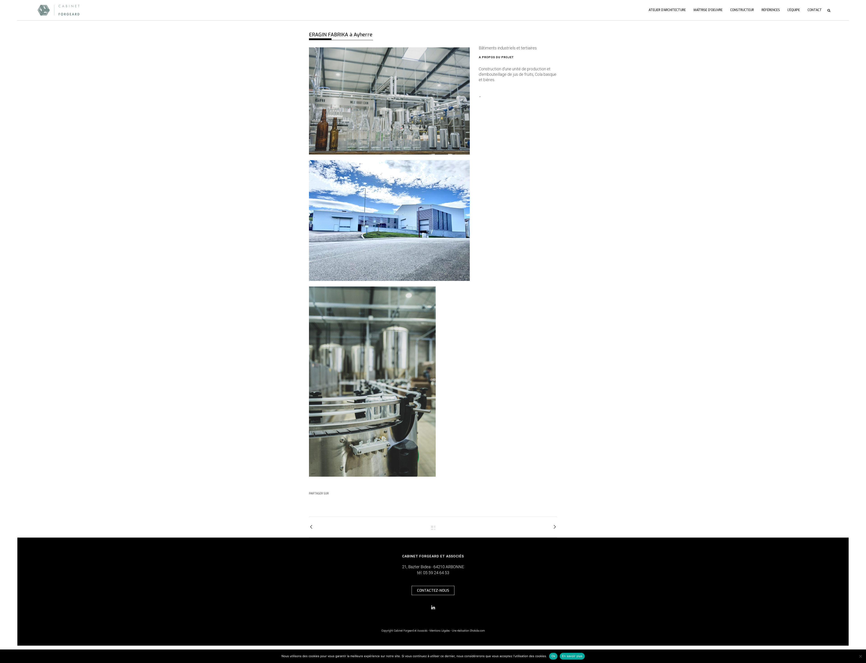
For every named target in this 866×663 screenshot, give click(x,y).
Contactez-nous (433, 590)
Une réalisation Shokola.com (468, 630)
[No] (860, 656)
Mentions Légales (440, 630)
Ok (553, 656)
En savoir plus (572, 656)
